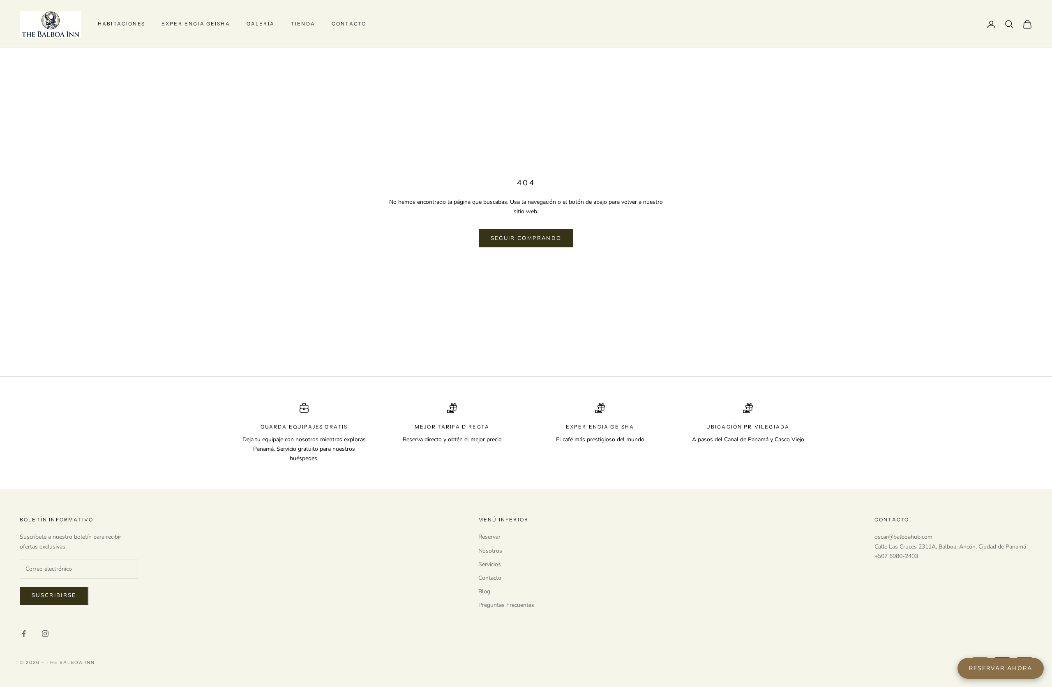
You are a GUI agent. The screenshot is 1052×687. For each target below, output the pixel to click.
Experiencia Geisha (195, 24)
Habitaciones (121, 24)
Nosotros (490, 551)
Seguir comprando (526, 238)
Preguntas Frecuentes (506, 605)
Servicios (489, 564)
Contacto (349, 24)
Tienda (303, 24)
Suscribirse (54, 595)
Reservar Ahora (1000, 668)
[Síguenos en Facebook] (24, 633)
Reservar (489, 537)
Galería (261, 24)
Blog (484, 591)
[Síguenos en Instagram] (45, 633)
